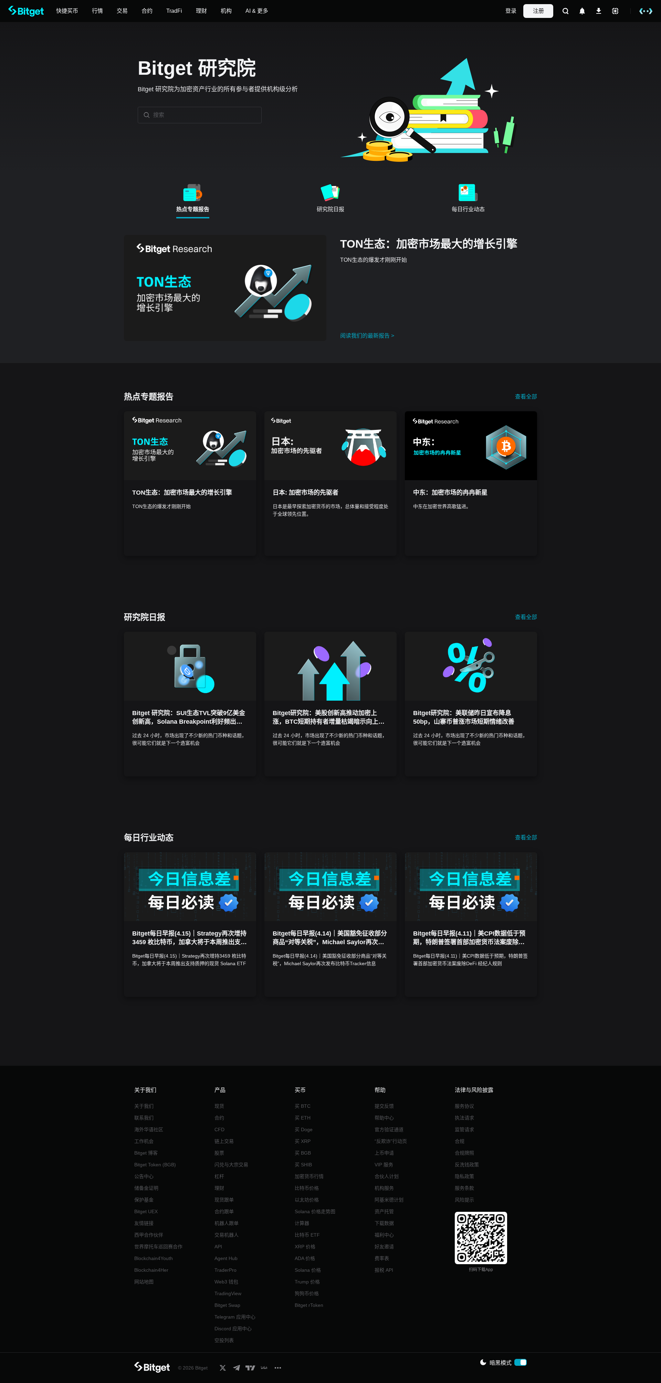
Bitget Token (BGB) (155, 1164)
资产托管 (384, 1211)
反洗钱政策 (467, 1164)
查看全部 (526, 397)
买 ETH (303, 1118)
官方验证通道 (389, 1129)
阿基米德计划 (389, 1200)
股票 (219, 1153)
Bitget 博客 (146, 1153)
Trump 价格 (307, 1281)
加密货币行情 (309, 1176)
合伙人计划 (387, 1176)
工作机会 (144, 1141)
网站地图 (144, 1281)
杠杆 (219, 1176)
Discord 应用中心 (233, 1328)
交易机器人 (226, 1235)
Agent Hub (226, 1258)
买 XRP (303, 1141)
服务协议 (464, 1106)
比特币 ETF (307, 1235)
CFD (219, 1129)
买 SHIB (303, 1164)
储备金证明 (146, 1188)
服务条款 (464, 1188)
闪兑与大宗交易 (231, 1164)
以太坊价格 (307, 1200)
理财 (219, 1188)
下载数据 (384, 1223)
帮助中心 (384, 1118)
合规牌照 (464, 1153)
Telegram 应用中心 (234, 1317)
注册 (538, 11)
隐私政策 (464, 1176)
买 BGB (303, 1153)
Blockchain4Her (151, 1270)
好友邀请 (384, 1246)
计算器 (302, 1223)
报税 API (384, 1270)
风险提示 (464, 1200)
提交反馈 (384, 1106)
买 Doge (304, 1129)
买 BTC (303, 1106)
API (218, 1246)
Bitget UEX (146, 1211)
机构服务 (384, 1188)
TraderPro (225, 1270)
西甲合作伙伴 (148, 1235)
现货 (219, 1106)
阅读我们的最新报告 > (367, 336)
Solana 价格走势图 (315, 1211)
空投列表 (224, 1340)
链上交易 (224, 1141)
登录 (510, 11)
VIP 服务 (384, 1164)
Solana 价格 (308, 1270)
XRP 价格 (305, 1246)
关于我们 (144, 1106)
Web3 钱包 (226, 1281)
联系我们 (144, 1118)
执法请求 (464, 1118)
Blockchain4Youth (153, 1258)
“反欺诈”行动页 (391, 1141)
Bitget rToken (309, 1305)
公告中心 (144, 1176)
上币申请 (384, 1153)
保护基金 (144, 1200)
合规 (459, 1141)
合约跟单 (224, 1211)
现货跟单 (224, 1200)
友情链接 (144, 1223)
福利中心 (384, 1235)
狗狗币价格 (307, 1293)
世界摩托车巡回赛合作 (158, 1246)
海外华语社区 (148, 1129)
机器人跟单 (226, 1223)
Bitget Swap (227, 1305)
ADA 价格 (305, 1258)
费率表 (382, 1258)
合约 (219, 1118)
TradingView (227, 1293)
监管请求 (464, 1129)
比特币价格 (307, 1188)
